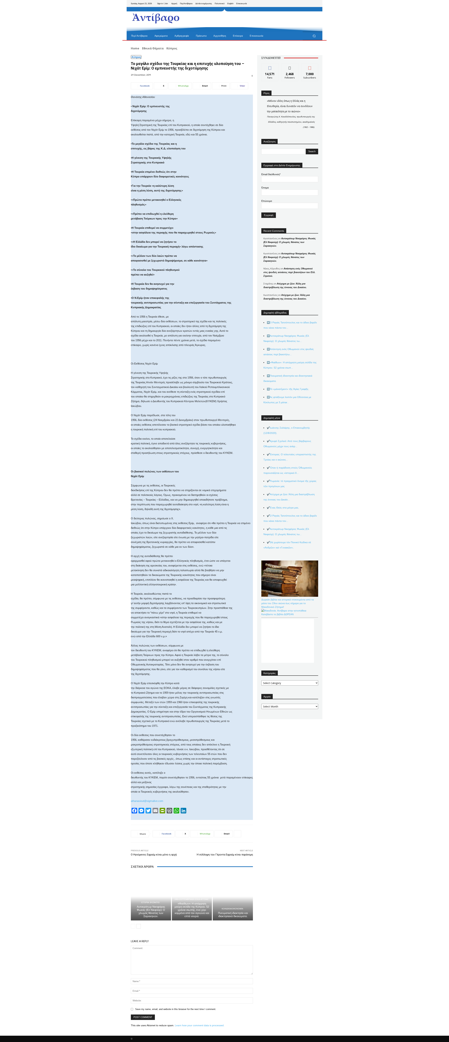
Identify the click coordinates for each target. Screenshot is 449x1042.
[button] (314, 36)
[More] (237, 833)
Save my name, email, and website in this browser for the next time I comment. (175, 1009)
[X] (310, 3)
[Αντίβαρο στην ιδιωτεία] (156, 18)
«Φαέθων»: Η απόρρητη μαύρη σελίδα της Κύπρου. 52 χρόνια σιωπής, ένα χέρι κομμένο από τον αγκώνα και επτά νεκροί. (192, 910)
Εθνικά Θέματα (153, 48)
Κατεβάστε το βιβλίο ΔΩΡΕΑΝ (277, 614)
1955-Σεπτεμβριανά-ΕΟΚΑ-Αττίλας (191, 899)
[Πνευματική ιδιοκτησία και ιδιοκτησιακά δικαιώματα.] (233, 896)
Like (270, 66)
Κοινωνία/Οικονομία (232, 909)
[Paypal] (304, 3)
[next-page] (138, 926)
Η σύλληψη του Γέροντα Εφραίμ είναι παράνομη (225, 854)
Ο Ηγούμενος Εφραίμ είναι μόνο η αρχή (154, 854)
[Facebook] (298, 3)
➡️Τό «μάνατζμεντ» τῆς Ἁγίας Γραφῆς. (288, 389)
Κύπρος (171, 48)
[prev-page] (133, 926)
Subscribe (309, 66)
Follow (290, 66)
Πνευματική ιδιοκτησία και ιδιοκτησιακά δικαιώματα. (233, 915)
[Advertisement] (253, 19)
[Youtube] (315, 3)
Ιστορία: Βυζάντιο (150, 902)
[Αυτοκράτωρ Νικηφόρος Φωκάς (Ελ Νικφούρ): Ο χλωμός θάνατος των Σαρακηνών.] (151, 896)
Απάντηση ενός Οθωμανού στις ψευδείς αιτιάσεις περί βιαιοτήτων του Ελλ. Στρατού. (289, 272)
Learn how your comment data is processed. (199, 1025)
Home (135, 48)
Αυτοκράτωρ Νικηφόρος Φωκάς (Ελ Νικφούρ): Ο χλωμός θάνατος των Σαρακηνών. (151, 911)
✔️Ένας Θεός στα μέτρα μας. (283, 507)
